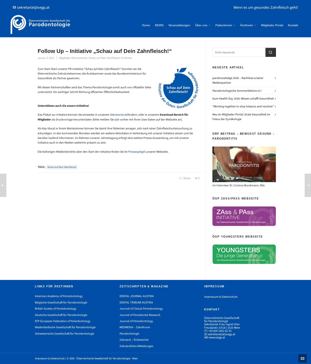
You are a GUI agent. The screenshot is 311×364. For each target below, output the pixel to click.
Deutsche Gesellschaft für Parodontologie (61, 315)
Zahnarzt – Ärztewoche (134, 339)
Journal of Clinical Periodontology (141, 308)
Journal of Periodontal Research (140, 315)
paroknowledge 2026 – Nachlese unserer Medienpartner (237, 80)
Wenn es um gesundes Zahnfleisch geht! (266, 7)
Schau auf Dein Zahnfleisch (104, 58)
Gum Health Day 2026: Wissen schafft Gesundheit (243, 99)
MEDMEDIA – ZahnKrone (135, 327)
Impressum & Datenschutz (221, 297)
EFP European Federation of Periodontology (63, 321)
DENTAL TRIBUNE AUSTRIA (136, 302)
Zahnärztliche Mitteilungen (136, 346)
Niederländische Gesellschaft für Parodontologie (65, 327)
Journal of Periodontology (136, 321)
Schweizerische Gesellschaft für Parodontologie (64, 333)
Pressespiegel (136, 152)
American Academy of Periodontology (59, 296)
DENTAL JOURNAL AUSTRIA (137, 296)
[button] (270, 52)
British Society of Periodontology (55, 308)
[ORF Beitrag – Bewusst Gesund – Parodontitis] (244, 164)
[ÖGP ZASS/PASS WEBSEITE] (244, 216)
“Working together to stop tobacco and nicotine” (243, 106)
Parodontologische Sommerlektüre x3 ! (237, 91)
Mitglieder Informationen (73, 58)
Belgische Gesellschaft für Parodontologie (61, 302)
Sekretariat (117, 115)
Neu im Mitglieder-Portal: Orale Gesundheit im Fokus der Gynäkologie (241, 116)
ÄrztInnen (126, 58)
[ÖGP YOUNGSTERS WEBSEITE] (244, 254)
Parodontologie (129, 333)
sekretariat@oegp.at (33, 7)
